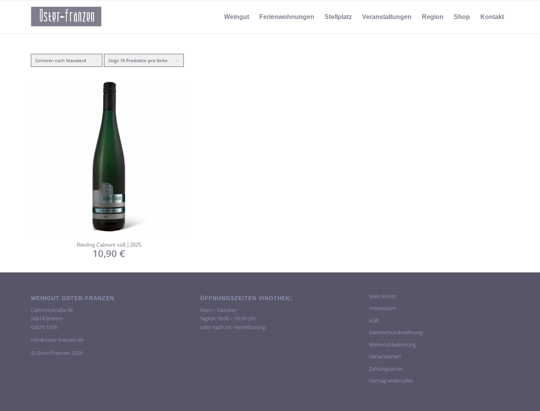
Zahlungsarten (386, 368)
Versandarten (385, 356)
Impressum (382, 308)
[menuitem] (236, 16)
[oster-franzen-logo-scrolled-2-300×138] (66, 16)
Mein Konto (383, 296)
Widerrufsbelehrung (392, 344)
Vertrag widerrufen (391, 380)
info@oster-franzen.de (57, 339)
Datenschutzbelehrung (396, 332)
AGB (374, 320)
